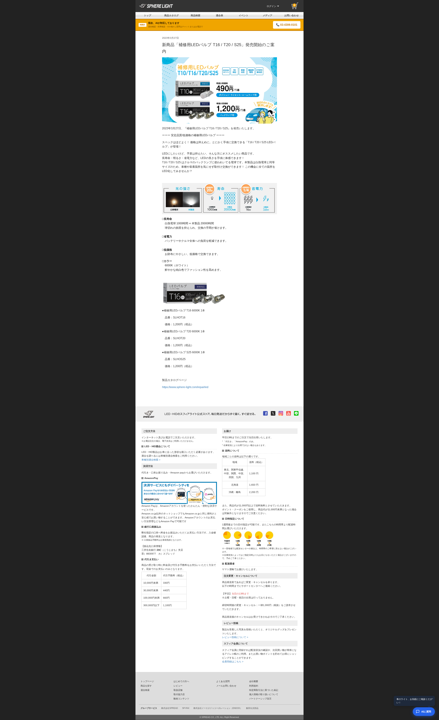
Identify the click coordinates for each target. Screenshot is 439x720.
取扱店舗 (178, 690)
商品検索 (195, 15)
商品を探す (146, 686)
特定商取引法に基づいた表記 (263, 690)
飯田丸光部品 (252, 708)
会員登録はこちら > (232, 661)
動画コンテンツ (181, 699)
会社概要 (253, 681)
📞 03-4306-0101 (286, 24)
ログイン (271, 6)
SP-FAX (185, 708)
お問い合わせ (291, 15)
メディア (267, 15)
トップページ (147, 681)
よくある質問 (223, 681)
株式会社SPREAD (169, 708)
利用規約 (253, 686)
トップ (147, 15)
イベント (243, 15)
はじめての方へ (181, 681)
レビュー (178, 686)
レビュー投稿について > (235, 637)
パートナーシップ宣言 (260, 699)
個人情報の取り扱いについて (263, 694)
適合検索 (145, 690)
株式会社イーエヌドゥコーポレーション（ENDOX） (217, 708)
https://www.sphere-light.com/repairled (185, 387)
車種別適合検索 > (150, 459)
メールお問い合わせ (226, 686)
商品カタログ (171, 15)
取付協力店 (179, 694)
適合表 (219, 15)
